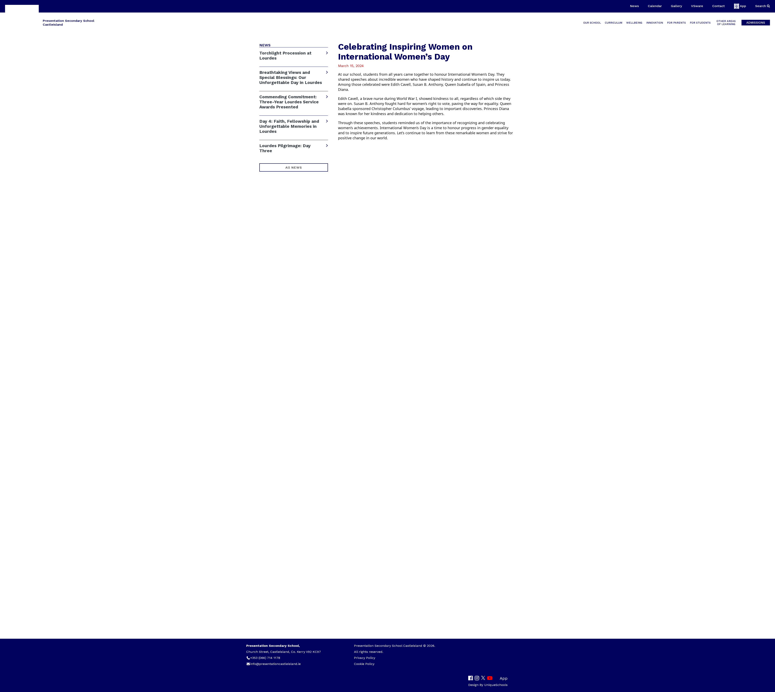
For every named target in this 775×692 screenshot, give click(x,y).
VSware (697, 6)
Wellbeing (634, 22)
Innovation (654, 22)
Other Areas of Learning (726, 23)
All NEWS (293, 167)
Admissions (755, 22)
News (634, 6)
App (743, 6)
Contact (718, 6)
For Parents (676, 22)
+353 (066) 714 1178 (265, 658)
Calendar (655, 6)
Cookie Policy (364, 664)
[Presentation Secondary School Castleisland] (22, 22)
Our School (592, 22)
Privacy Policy (364, 658)
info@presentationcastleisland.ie (275, 664)
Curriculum (613, 22)
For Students (700, 22)
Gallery (676, 6)
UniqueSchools (496, 685)
